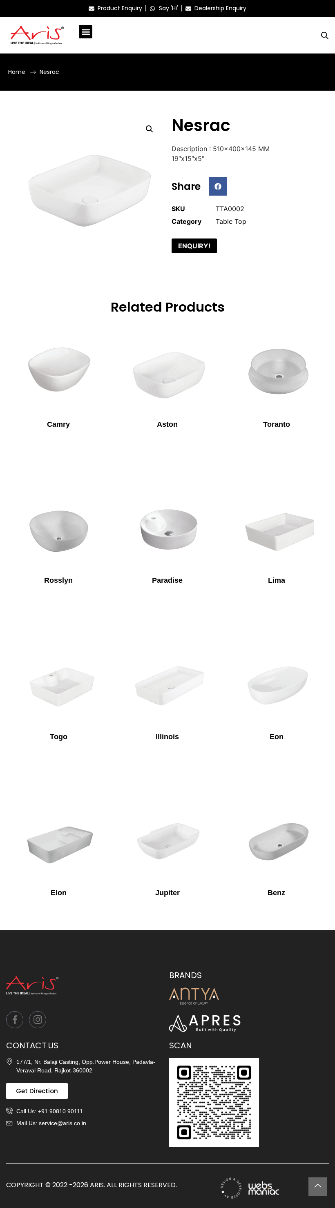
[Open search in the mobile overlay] (325, 35)
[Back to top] (317, 1186)
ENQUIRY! (194, 246)
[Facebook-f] (14, 1019)
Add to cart (58, 441)
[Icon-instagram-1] (37, 1019)
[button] (85, 31)
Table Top (231, 221)
